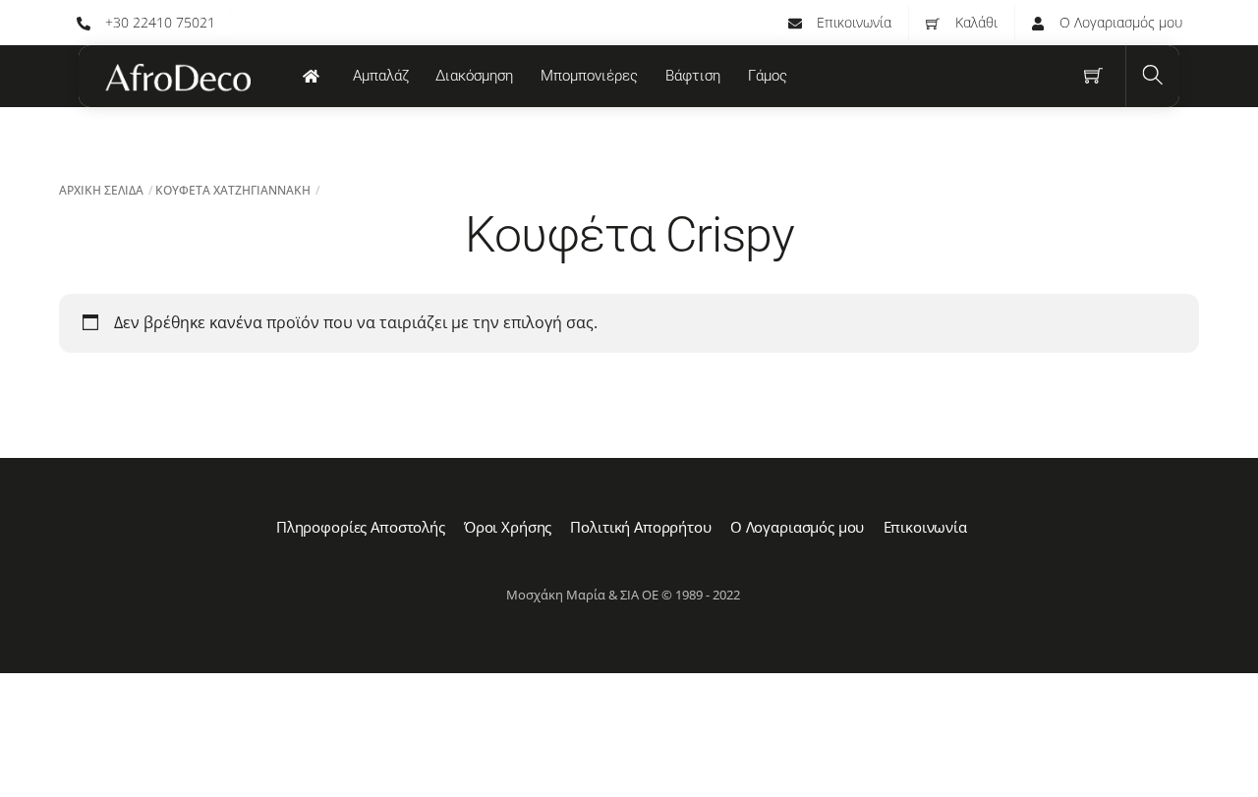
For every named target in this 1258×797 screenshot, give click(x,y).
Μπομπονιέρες (589, 76)
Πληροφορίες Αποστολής (360, 527)
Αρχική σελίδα (101, 190)
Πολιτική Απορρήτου (640, 527)
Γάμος (767, 76)
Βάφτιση (692, 76)
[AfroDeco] (177, 77)
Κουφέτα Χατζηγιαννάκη (233, 190)
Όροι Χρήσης (507, 527)
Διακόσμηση (474, 76)
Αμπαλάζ (381, 76)
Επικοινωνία (852, 22)
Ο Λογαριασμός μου (1119, 22)
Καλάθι (974, 22)
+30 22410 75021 (158, 22)
